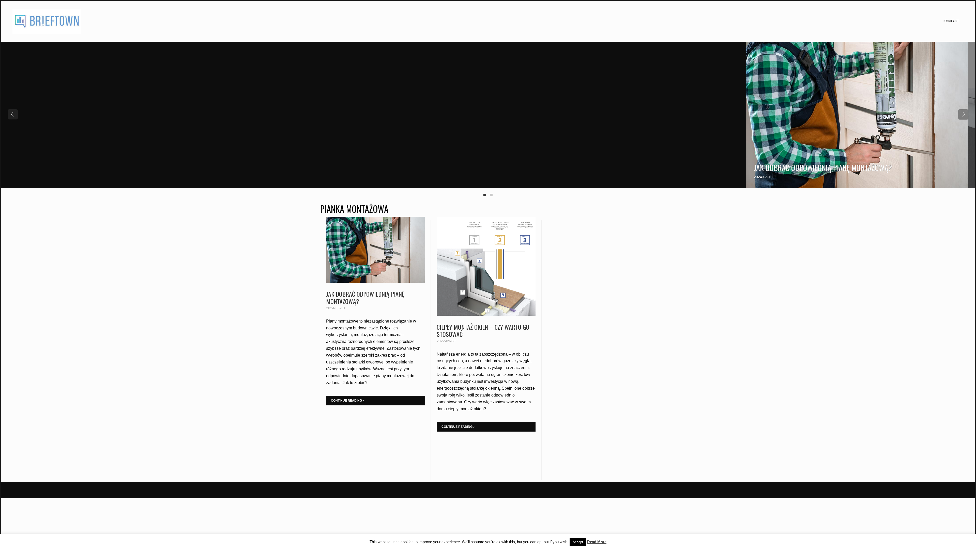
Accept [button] (578, 542)
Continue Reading (347, 400)
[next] (963, 114)
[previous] (13, 114)
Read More (596, 542)
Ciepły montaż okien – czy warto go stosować (483, 330)
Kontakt (951, 21)
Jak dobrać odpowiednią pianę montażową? (823, 167)
